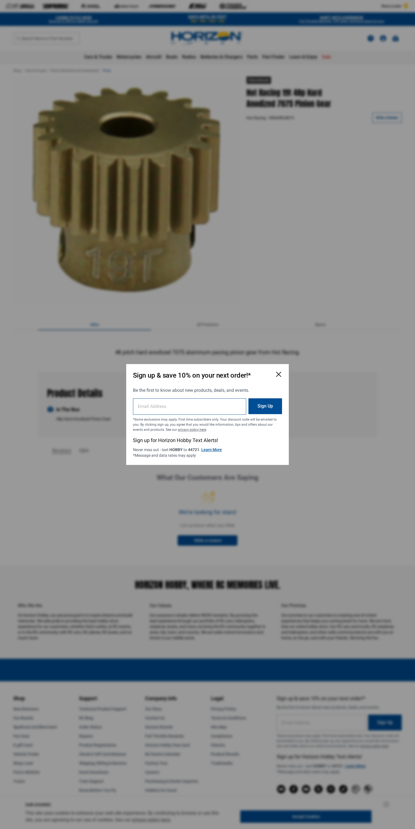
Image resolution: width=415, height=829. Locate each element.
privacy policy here (192, 430)
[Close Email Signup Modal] (278, 374)
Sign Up (265, 406)
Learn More (211, 449)
